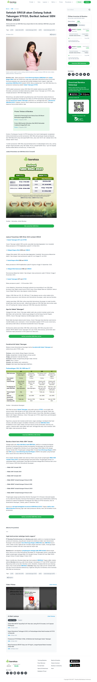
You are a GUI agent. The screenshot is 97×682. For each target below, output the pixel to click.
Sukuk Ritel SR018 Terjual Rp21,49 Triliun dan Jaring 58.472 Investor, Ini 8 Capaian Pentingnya (31, 624)
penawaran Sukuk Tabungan (19, 100)
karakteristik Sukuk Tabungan (42, 347)
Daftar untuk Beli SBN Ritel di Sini (31, 336)
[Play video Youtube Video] (31, 598)
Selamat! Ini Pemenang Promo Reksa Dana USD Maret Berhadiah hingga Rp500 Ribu (29, 116)
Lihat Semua (53, 584)
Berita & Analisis (55, 660)
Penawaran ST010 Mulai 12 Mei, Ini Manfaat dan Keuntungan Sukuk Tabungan (29, 639)
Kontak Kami (41, 665)
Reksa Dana (71, 21)
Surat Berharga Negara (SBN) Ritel (35, 77)
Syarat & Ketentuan (43, 668)
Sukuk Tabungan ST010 (31, 85)
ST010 (41, 409)
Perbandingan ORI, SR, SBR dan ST (18, 368)
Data (39, 2)
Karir (52, 668)
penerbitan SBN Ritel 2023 (14, 83)
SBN (12, 9)
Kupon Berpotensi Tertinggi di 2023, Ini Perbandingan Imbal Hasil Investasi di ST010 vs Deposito (31, 632)
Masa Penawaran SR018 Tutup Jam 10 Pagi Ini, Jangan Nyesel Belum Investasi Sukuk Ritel (29, 645)
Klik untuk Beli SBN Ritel (31, 226)
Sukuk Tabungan (22, 409)
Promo (61, 2)
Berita (7, 9)
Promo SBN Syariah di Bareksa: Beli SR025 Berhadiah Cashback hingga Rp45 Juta (29, 124)
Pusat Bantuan (41, 663)
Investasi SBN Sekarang (79, 63)
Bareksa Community (56, 665)
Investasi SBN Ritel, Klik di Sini (31, 435)
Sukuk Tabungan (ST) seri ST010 (17, 240)
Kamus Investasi (55, 663)
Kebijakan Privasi (42, 671)
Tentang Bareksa (42, 660)
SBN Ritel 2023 (45, 423)
